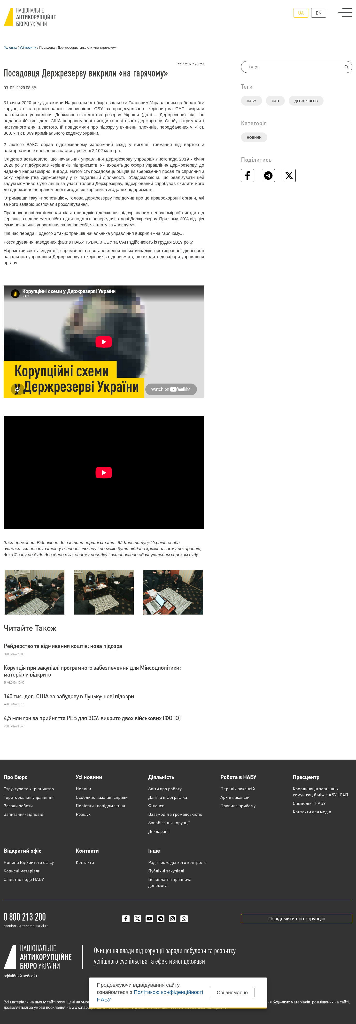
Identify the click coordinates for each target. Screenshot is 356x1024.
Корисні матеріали (22, 870)
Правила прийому (237, 805)
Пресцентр (306, 776)
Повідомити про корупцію (296, 918)
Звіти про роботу (165, 788)
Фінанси (156, 805)
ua (301, 12)
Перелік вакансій (237, 788)
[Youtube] (149, 918)
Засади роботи (18, 805)
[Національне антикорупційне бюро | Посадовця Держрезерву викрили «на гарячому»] (30, 17)
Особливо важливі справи (102, 797)
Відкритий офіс (22, 850)
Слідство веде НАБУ (24, 879)
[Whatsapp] (184, 918)
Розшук (83, 814)
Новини (254, 137)
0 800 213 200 (25, 916)
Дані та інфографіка (167, 797)
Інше (154, 850)
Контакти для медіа (312, 811)
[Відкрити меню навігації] (345, 12)
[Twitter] (137, 918)
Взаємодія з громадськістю (175, 814)
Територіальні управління (29, 797)
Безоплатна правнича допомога (169, 882)
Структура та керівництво (29, 788)
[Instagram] (172, 918)
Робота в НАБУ (238, 776)
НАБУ (251, 101)
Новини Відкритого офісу (29, 862)
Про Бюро (16, 776)
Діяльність (161, 776)
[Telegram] (160, 918)
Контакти (87, 850)
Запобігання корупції (169, 822)
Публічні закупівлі (166, 870)
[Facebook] (126, 918)
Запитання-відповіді (24, 814)
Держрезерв (306, 101)
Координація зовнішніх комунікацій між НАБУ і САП (320, 791)
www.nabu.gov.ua (87, 1007)
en (319, 12)
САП (275, 101)
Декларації (159, 831)
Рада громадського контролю (177, 862)
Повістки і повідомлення (100, 805)
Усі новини (89, 776)
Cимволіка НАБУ (309, 803)
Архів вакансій (234, 797)
